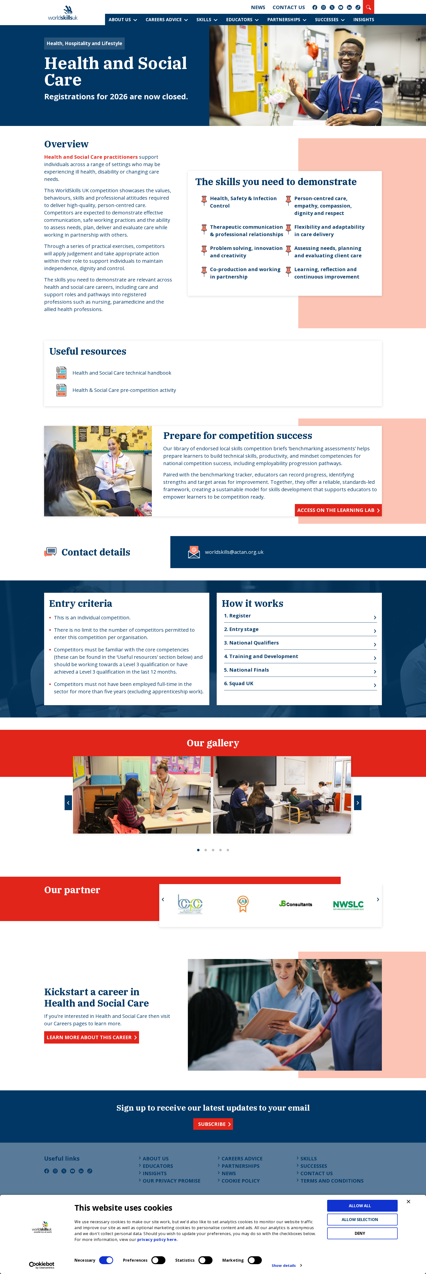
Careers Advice (164, 19)
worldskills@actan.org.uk (234, 552)
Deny (360, 1233)
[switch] (158, 1260)
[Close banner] (408, 1201)
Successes (326, 19)
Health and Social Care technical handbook (121, 372)
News (258, 7)
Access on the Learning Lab (335, 510)
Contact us (289, 7)
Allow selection (360, 1219)
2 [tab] (205, 850)
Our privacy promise (171, 1180)
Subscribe (212, 1124)
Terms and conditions (332, 1180)
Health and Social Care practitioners (91, 157)
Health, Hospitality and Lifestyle (84, 43)
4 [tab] (220, 850)
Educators (239, 19)
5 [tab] (227, 850)
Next (357, 802)
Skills (203, 19)
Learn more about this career (89, 1037)
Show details (284, 1265)
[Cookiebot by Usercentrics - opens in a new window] (41, 1265)
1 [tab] (198, 850)
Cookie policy (241, 1180)
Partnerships (283, 19)
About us (120, 19)
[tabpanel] (142, 795)
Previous (68, 802)
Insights (363, 19)
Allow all (360, 1205)
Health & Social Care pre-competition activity (124, 390)
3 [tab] (213, 850)
